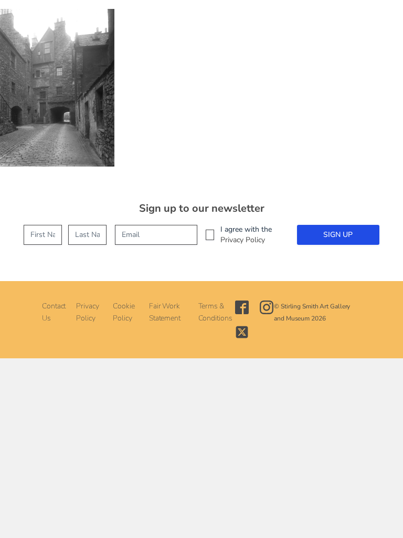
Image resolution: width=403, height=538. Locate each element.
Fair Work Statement (165, 312)
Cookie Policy (123, 312)
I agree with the (246, 234)
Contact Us (54, 312)
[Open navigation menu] (178, 21)
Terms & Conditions (215, 312)
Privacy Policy (242, 240)
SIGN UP (338, 235)
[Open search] (202, 21)
